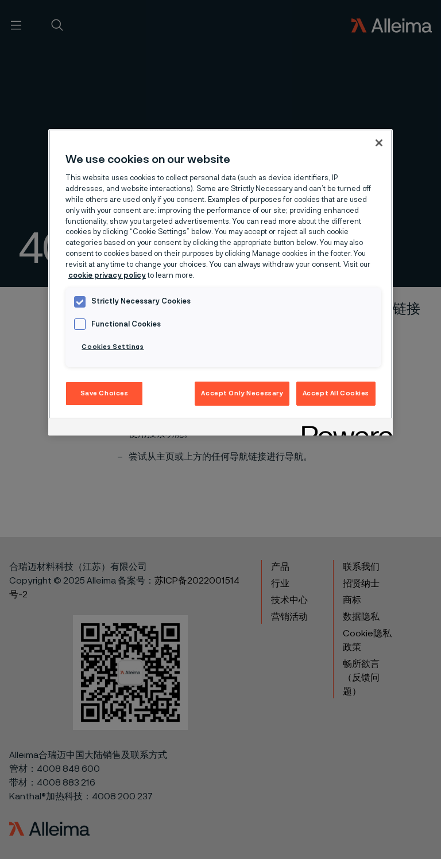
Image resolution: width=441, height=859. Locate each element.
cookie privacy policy (107, 275)
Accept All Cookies (336, 393)
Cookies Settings (113, 347)
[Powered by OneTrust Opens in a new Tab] (343, 428)
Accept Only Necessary (242, 393)
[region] (220, 282)
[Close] (379, 143)
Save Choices (104, 393)
